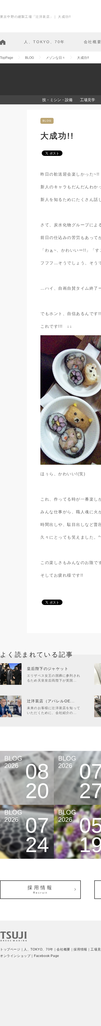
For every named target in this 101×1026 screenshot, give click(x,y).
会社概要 (63, 949)
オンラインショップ (15, 956)
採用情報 (40, 889)
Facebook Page (46, 956)
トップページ (10, 949)
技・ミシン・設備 (57, 100)
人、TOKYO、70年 (44, 42)
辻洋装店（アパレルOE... (51, 701)
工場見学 (87, 100)
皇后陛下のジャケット (47, 668)
